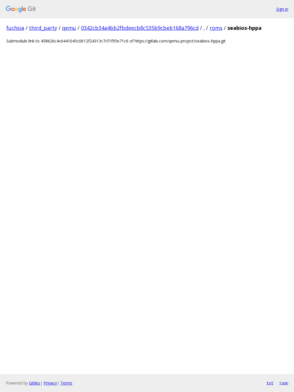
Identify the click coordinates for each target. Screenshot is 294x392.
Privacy (50, 383)
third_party (43, 27)
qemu (69, 27)
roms (216, 27)
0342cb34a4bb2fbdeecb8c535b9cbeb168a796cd (140, 27)
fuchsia (15, 27)
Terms (66, 383)
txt (269, 382)
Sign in (282, 9)
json (283, 382)
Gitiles (34, 383)
